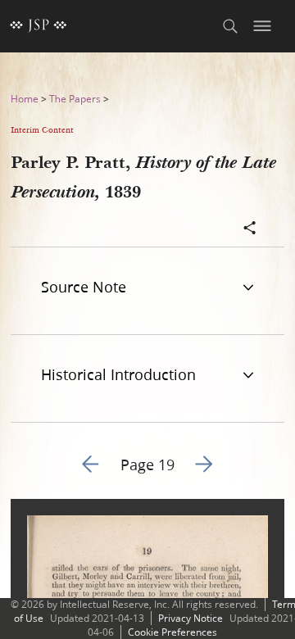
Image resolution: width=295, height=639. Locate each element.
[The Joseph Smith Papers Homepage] (38, 26)
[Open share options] (250, 229)
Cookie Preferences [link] (172, 632)
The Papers (75, 99)
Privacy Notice (190, 618)
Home (25, 99)
